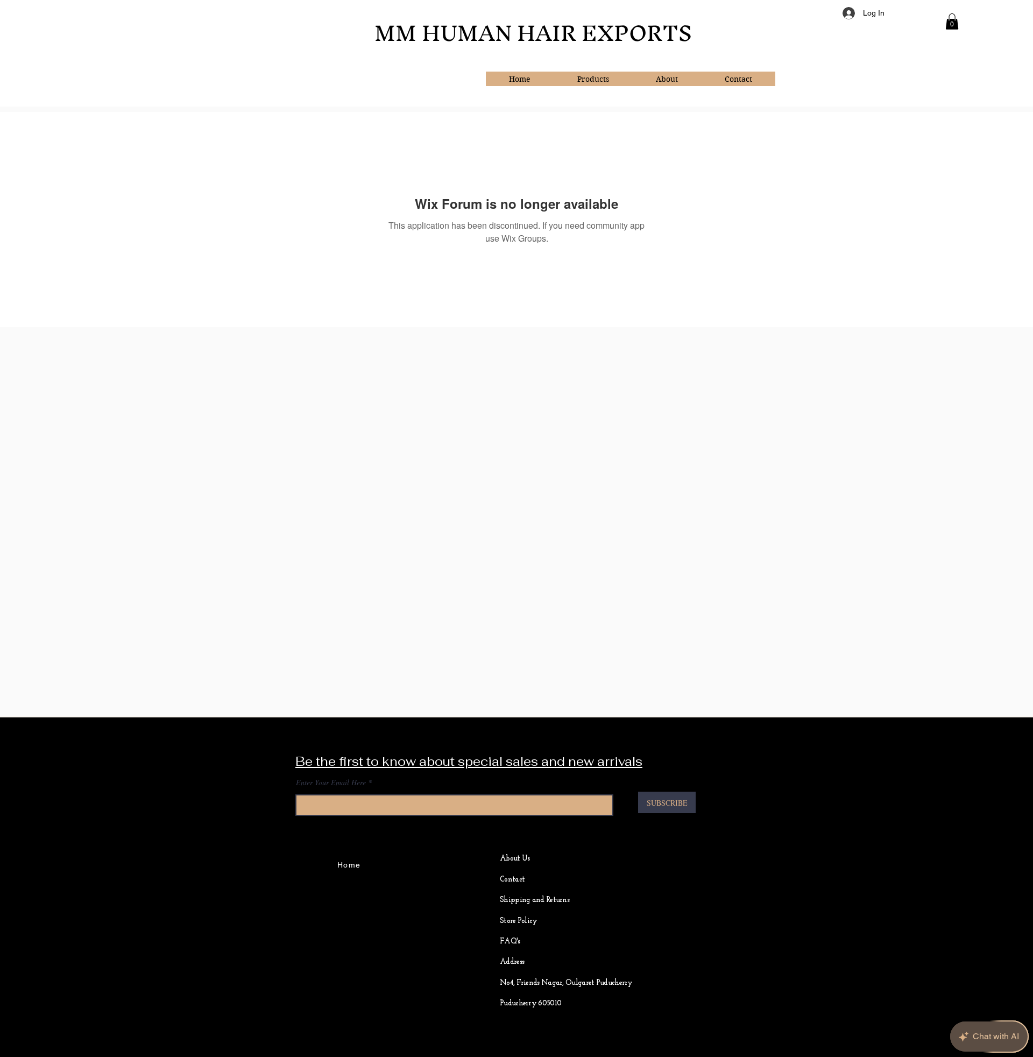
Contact (512, 880)
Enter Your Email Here (331, 782)
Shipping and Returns (534, 900)
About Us (514, 859)
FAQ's (510, 942)
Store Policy (518, 921)
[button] (952, 21)
